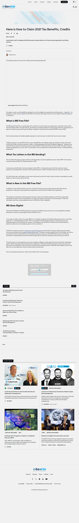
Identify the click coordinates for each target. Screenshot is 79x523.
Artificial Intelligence (55, 388)
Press (51, 474)
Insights (49, 2)
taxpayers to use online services (33, 230)
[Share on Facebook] (11, 33)
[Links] (76, 7)
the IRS (23, 112)
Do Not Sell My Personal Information (43, 483)
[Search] (73, 7)
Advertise (55, 2)
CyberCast (10, 388)
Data (20, 432)
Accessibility (21, 483)
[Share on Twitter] (14, 33)
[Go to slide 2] (4, 344)
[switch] (75, 1)
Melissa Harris (12, 54)
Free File (66, 112)
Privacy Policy (29, 483)
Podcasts (42, 2)
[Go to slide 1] (3, 344)
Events (29, 2)
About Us (28, 474)
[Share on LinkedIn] (17, 33)
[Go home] (8, 7)
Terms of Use (57, 483)
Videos (35, 2)
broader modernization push (30, 232)
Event (43, 432)
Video (18, 388)
